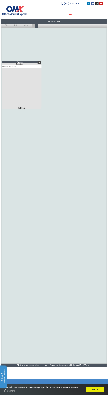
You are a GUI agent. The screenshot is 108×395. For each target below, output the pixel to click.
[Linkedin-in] (88, 3)
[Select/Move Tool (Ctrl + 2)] (36, 26)
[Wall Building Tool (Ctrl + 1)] (33, 26)
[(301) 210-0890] (62, 3)
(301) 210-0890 (72, 3)
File (6, 25)
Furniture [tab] (19, 64)
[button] (70, 13)
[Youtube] (101, 3)
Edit (16, 25)
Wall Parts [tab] (22, 108)
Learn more (9, 391)
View (26, 25)
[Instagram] (97, 3)
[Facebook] (92, 3)
